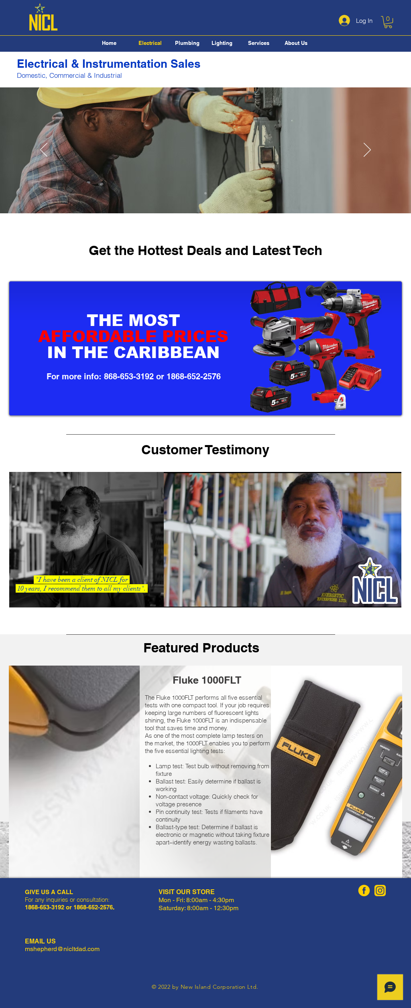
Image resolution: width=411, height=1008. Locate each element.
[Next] (367, 150)
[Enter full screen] (390, 596)
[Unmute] (188, 596)
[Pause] (174, 596)
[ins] (380, 891)
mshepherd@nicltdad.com (62, 949)
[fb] (364, 891)
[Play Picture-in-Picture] (377, 596)
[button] (388, 22)
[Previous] (43, 150)
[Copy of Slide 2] (205, 193)
